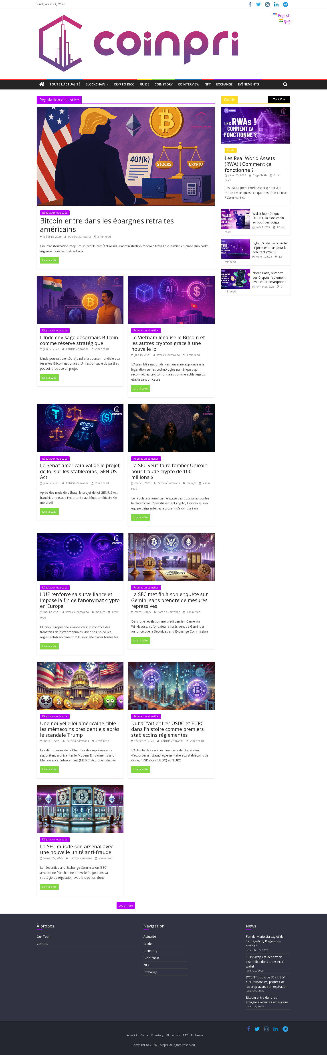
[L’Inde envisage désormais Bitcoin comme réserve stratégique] (80, 278)
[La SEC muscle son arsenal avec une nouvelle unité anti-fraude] (80, 787)
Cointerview (188, 84)
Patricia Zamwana (79, 237)
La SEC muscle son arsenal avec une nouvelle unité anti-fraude (76, 849)
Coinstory (164, 84)
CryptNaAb (260, 175)
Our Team (44, 936)
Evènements (248, 84)
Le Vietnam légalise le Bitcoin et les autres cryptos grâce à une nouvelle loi (168, 343)
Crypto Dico (124, 84)
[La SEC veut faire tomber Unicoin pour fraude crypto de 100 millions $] (171, 406)
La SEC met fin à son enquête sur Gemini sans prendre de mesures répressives (169, 600)
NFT (208, 84)
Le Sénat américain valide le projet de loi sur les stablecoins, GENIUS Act (80, 471)
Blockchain (95, 84)
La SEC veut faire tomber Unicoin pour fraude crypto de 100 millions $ (169, 471)
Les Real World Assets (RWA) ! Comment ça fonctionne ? (250, 164)
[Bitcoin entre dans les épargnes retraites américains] (126, 110)
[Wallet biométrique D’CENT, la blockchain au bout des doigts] (235, 211)
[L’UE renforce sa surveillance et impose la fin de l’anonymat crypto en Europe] (80, 535)
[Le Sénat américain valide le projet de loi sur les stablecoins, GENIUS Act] (80, 406)
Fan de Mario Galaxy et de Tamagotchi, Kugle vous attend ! (265, 941)
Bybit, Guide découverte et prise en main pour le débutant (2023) (269, 247)
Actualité (149, 936)
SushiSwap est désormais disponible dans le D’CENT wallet (264, 961)
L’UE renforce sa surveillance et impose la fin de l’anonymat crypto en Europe (80, 600)
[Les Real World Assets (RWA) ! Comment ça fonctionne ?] (255, 110)
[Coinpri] (42, 84)
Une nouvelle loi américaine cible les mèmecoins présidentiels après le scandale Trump (79, 729)
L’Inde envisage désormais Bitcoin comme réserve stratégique (79, 340)
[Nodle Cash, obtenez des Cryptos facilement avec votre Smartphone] (235, 271)
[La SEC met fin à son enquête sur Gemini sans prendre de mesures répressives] (171, 535)
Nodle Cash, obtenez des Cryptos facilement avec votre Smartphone (269, 277)
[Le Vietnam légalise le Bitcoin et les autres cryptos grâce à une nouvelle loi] (171, 278)
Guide (144, 84)
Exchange (224, 84)
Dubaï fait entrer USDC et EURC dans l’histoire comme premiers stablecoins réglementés (167, 729)
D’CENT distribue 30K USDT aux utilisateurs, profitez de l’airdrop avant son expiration (266, 982)
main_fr (191, 483)
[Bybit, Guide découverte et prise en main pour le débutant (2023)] (235, 241)
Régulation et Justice (54, 213)
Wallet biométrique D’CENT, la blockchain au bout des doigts (268, 217)
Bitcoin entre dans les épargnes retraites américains (107, 225)
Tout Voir (279, 99)
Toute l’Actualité (64, 84)
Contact (42, 943)
